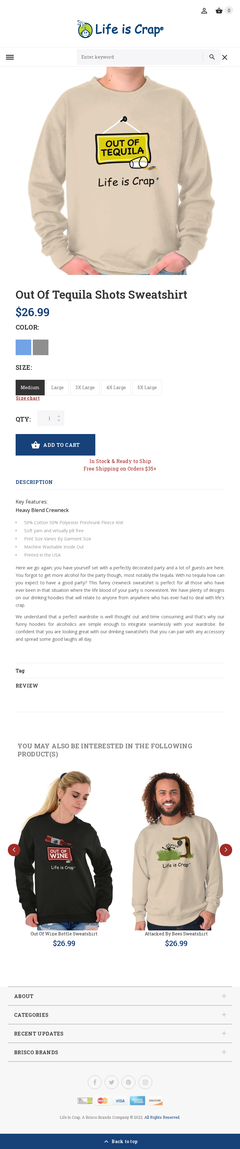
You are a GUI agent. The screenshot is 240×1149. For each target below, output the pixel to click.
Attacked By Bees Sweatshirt (176, 934)
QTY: (23, 419)
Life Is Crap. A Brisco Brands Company (94, 1117)
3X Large (85, 387)
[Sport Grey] (40, 347)
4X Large (116, 387)
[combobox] (138, 57)
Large (57, 387)
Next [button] (226, 850)
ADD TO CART (61, 445)
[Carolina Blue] (23, 347)
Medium (30, 387)
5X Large (147, 387)
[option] (120, 171)
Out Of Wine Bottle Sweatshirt (64, 934)
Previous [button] (14, 850)
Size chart (28, 398)
